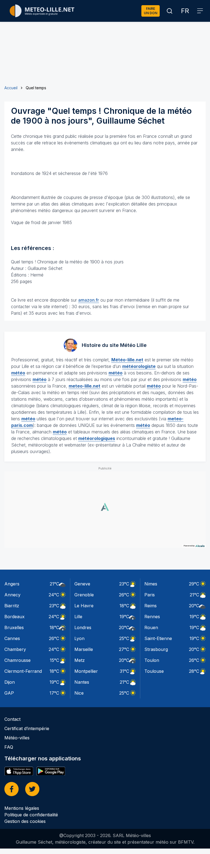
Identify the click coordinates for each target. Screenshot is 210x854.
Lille (78, 616)
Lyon (79, 638)
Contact (12, 719)
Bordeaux (14, 616)
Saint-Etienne (158, 638)
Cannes (12, 638)
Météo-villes (17, 737)
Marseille (83, 649)
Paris (149, 594)
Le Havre (84, 605)
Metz (79, 660)
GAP (9, 693)
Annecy (12, 594)
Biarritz (11, 605)
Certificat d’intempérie (26, 728)
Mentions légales (21, 808)
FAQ (8, 747)
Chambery (15, 649)
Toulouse (154, 671)
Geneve (82, 584)
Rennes (152, 616)
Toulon (151, 660)
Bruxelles (14, 627)
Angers (11, 584)
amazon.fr (88, 300)
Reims (150, 605)
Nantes (81, 682)
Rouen (151, 627)
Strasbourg (156, 649)
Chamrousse (17, 660)
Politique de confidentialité (31, 814)
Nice (79, 693)
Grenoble (84, 594)
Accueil (11, 87)
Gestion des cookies (25, 821)
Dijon (9, 682)
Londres (82, 627)
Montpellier (86, 671)
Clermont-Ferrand (23, 671)
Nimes (150, 584)
